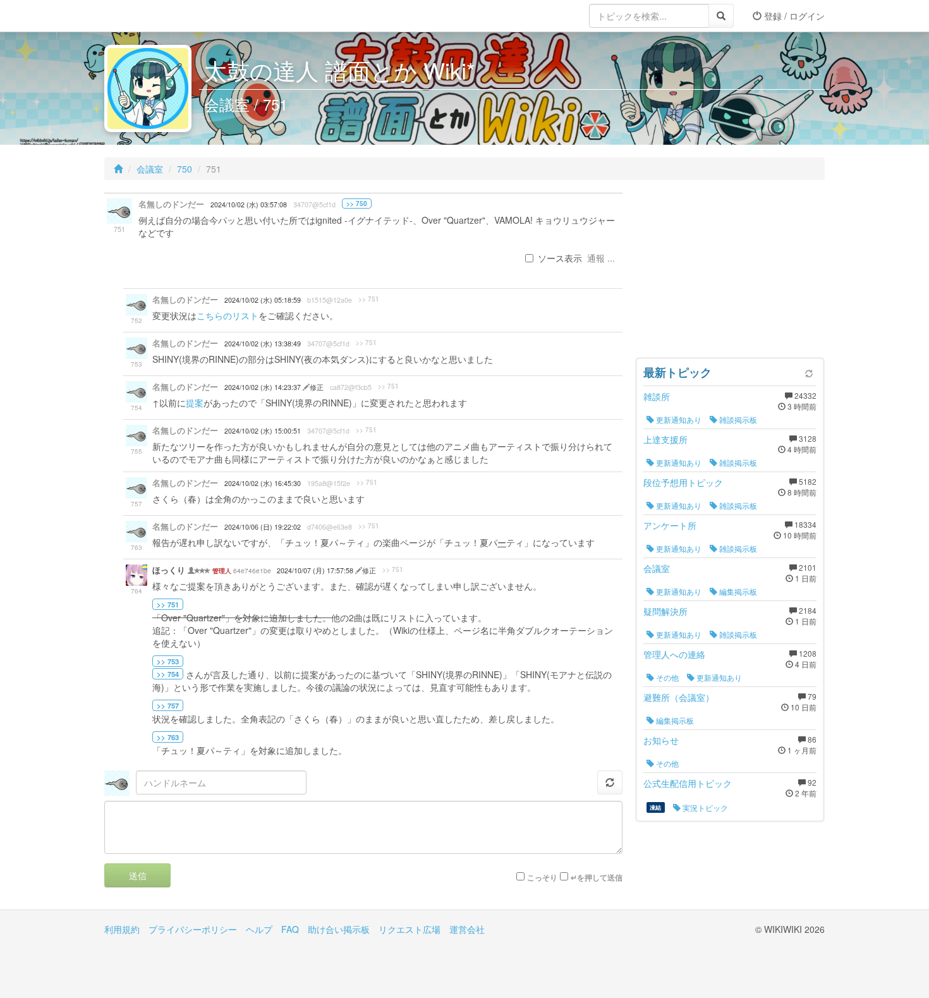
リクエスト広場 (409, 929)
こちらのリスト (227, 315)
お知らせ (661, 740)
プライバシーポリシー (193, 929)
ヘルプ (259, 929)
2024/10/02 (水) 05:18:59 (262, 300)
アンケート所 (669, 525)
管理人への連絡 (674, 654)
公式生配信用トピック (687, 783)
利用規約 (122, 929)
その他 (666, 677)
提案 (194, 402)
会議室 (150, 168)
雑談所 (656, 396)
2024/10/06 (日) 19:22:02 (262, 527)
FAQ (290, 929)
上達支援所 (665, 439)
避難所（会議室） (678, 697)
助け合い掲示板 (339, 929)
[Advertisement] (730, 272)
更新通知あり (677, 419)
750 (184, 168)
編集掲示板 (737, 591)
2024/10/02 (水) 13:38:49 (262, 343)
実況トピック (704, 807)
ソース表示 (560, 258)
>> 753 (168, 661)
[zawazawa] (155, 16)
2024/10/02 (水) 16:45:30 (262, 483)
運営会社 (467, 929)
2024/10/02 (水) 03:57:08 (248, 204)
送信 (138, 875)
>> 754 (168, 674)
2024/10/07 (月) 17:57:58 (316, 570)
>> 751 (368, 299)
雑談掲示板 (737, 419)
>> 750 (356, 203)
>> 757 (168, 705)
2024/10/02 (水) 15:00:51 (262, 430)
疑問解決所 (665, 611)
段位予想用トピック (683, 482)
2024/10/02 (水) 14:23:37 (263, 387)
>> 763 (168, 737)
